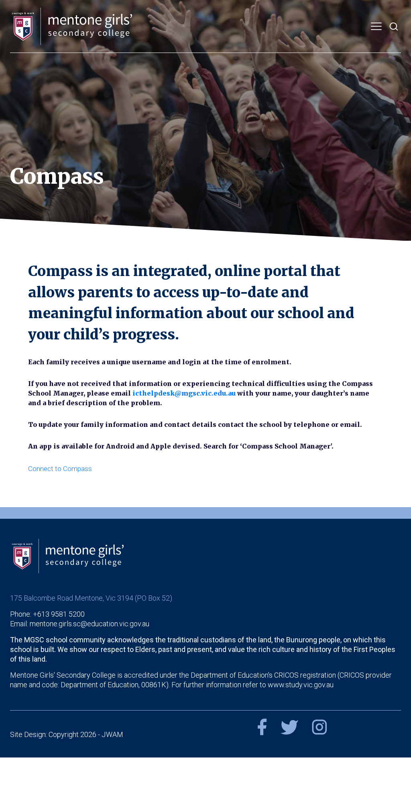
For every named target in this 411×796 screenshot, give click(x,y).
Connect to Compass (60, 469)
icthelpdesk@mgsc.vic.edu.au (184, 393)
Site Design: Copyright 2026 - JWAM (66, 734)
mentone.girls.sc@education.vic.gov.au (89, 623)
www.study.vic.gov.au (301, 684)
